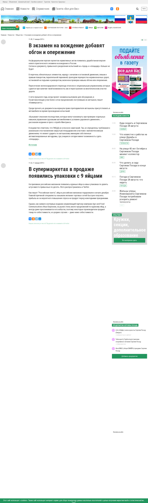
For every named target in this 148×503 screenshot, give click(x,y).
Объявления (13, 2)
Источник (33, 145)
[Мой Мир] (39, 154)
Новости (24, 8)
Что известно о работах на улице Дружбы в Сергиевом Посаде (133, 137)
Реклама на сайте (118, 112)
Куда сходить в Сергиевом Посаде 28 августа (133, 124)
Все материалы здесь (129, 240)
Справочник (42, 8)
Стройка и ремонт (37, 2)
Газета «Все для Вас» (67, 8)
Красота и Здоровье (58, 2)
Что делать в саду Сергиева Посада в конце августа (133, 165)
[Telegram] (36, 154)
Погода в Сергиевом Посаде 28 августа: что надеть (131, 179)
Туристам (47, 2)
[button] (142, 39)
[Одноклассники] (33, 154)
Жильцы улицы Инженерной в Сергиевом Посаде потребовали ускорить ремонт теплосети (133, 197)
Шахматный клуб (23, 2)
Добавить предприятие (130, 356)
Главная (9, 8)
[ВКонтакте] (30, 154)
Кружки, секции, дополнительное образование (130, 227)
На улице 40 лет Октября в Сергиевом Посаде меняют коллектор (133, 151)
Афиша (5, 2)
